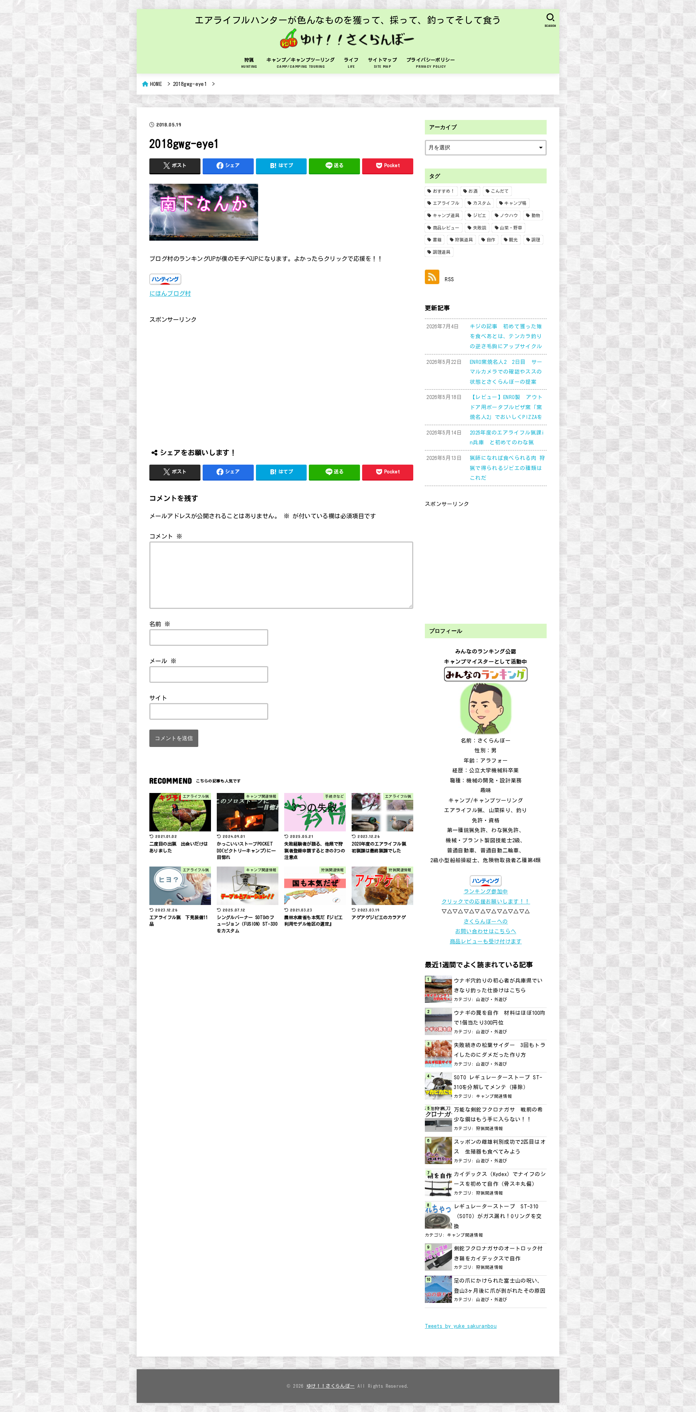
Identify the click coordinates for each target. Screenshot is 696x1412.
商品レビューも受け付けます (486, 941)
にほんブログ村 (170, 293)
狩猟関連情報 (489, 1128)
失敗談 (479, 227)
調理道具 (442, 252)
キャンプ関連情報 (494, 1096)
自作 (491, 239)
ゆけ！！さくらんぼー (330, 1386)
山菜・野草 (511, 227)
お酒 (472, 191)
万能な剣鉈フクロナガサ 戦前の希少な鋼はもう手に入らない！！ (498, 1114)
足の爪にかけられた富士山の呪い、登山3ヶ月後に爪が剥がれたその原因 (500, 1285)
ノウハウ (509, 215)
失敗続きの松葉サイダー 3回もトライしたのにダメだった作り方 (500, 1050)
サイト (158, 698)
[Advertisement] (281, 376)
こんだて (500, 191)
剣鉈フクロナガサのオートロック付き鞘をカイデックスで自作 (498, 1253)
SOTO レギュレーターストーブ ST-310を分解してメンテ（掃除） (498, 1082)
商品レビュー (446, 227)
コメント (165, 536)
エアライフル (446, 203)
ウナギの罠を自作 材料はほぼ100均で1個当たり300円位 (500, 1018)
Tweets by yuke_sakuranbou (461, 1326)
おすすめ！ (444, 191)
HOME (156, 84)
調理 (535, 239)
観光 (513, 239)
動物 (535, 215)
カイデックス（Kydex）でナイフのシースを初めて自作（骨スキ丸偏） (500, 1179)
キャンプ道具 (446, 215)
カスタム (482, 203)
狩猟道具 (464, 239)
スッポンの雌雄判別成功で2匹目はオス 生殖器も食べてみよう (500, 1147)
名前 (160, 624)
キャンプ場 (515, 203)
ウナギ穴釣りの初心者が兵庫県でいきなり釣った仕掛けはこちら (498, 985)
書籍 (437, 239)
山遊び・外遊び (492, 999)
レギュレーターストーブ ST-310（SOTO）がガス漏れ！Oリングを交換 (498, 1216)
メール (163, 661)
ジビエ (479, 215)
